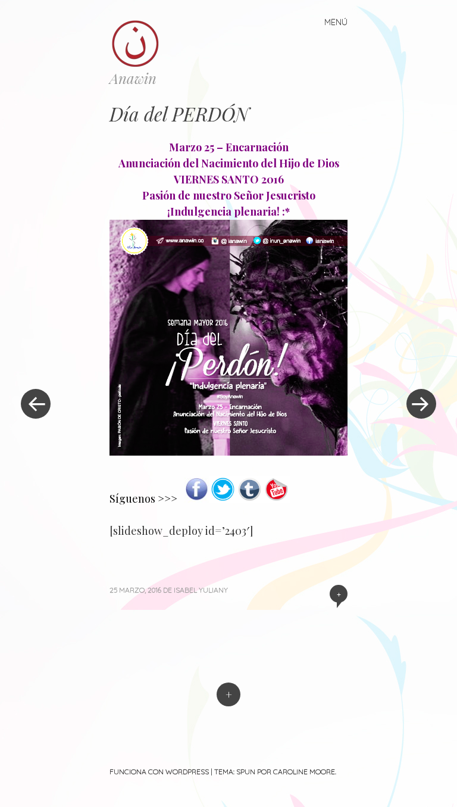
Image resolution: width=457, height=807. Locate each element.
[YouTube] (276, 498)
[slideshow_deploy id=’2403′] (181, 531)
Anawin (132, 78)
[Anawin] (140, 43)
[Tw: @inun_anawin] (222, 498)
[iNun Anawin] (228, 451)
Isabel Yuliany (201, 589)
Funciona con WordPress (159, 771)
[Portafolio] (249, 498)
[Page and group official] (196, 498)
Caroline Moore (304, 771)
